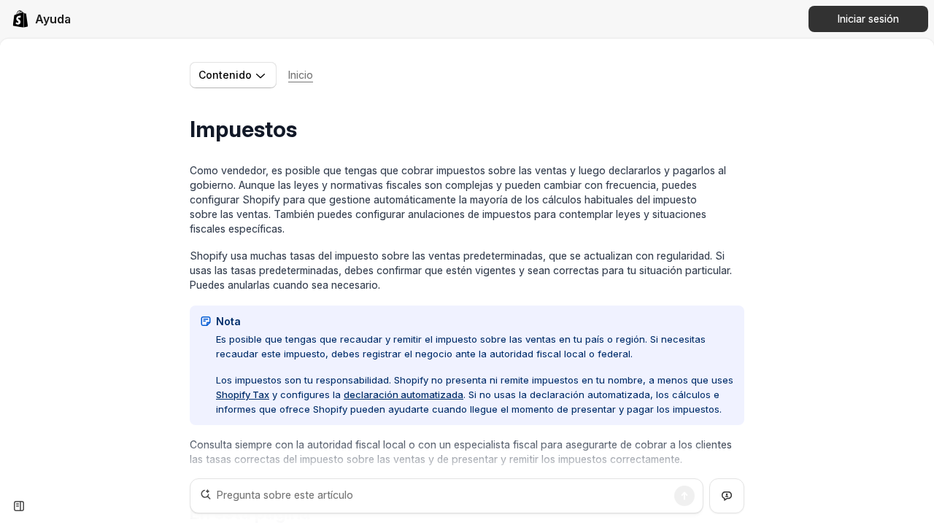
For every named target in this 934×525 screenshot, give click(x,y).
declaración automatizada (403, 394)
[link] (41, 19)
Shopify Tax (242, 394)
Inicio (300, 75)
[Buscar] (684, 496)
